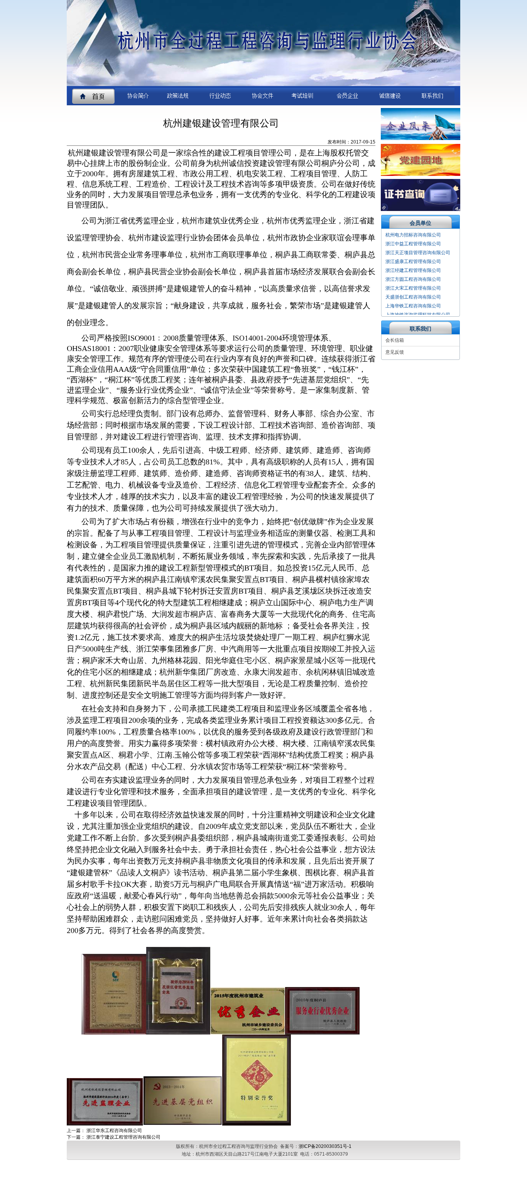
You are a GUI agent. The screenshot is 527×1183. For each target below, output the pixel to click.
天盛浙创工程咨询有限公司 (413, 288)
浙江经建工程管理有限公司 (413, 262)
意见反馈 (394, 352)
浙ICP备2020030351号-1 (325, 1146)
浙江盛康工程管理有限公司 (413, 253)
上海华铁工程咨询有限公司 (413, 297)
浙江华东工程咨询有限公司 (114, 1130)
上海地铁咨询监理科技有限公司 (417, 306)
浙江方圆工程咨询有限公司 (413, 270)
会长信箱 (394, 340)
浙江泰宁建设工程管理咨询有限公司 (123, 1137)
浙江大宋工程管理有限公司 (413, 279)
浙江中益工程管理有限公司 (413, 235)
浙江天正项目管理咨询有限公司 (417, 244)
